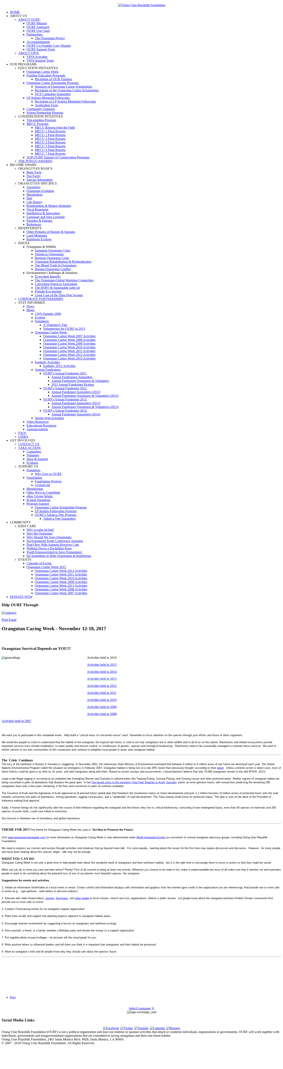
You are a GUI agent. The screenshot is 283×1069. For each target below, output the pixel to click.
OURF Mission (37, 23)
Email (12, 619)
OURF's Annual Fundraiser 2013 (65, 399)
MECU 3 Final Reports (50, 138)
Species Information (40, 179)
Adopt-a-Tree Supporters (59, 518)
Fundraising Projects (48, 481)
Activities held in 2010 (102, 700)
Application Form (46, 105)
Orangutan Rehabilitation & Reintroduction (63, 261)
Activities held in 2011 (101, 693)
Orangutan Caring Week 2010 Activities (69, 347)
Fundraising (35, 477)
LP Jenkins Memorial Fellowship (48, 98)
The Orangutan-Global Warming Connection (64, 280)
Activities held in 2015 (102, 664)
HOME (15, 12)
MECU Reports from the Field (55, 127)
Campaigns (34, 451)
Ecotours (32, 462)
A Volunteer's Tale (55, 325)
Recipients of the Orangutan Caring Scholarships (67, 90)
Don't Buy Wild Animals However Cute (53, 544)
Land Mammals (37, 235)
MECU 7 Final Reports (50, 153)
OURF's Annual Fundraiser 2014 (65, 410)
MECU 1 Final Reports (50, 131)
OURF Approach (38, 27)
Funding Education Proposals (46, 75)
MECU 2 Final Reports (50, 135)
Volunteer (33, 455)
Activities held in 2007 (16, 721)
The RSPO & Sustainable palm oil (57, 287)
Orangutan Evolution (40, 191)
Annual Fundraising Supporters (71, 377)
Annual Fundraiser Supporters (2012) (75, 392)
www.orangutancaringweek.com (26, 837)
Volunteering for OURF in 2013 (64, 328)
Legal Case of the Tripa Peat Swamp (59, 295)
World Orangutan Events (151, 837)
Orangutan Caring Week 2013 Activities (69, 358)
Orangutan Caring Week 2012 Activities (69, 354)
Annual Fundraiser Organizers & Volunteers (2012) (85, 395)
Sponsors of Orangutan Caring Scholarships (63, 86)
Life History (34, 202)
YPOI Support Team (40, 60)
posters (50, 898)
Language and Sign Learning (46, 217)
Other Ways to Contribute (43, 492)
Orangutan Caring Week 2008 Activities (69, 340)
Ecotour (40, 317)
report (220, 767)
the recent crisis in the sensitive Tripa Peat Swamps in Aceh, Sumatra (134, 782)
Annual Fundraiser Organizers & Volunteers (80, 381)
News (30, 306)
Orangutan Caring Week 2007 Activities (69, 336)
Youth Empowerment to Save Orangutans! (54, 552)
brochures (62, 898)
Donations (34, 470)
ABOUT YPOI (28, 53)
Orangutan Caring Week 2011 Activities (69, 351)
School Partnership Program (45, 112)
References (34, 224)
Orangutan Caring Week (42, 71)
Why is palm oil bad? (40, 530)
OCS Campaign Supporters (53, 94)
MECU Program (38, 124)
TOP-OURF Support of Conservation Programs (58, 157)
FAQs (22, 433)
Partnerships (35, 34)
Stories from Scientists (49, 418)
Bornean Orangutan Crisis (52, 258)
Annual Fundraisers (48, 369)
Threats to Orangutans (49, 254)
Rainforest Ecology (39, 239)
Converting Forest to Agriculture (56, 284)
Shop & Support (37, 459)
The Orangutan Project (50, 38)
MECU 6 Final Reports (50, 150)
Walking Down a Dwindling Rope (49, 548)
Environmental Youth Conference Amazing (55, 541)
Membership (35, 489)
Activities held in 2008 (102, 714)
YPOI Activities (37, 57)
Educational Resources (41, 425)
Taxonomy (34, 187)
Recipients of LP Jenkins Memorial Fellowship (65, 101)
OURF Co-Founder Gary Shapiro (49, 45)
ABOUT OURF (29, 19)
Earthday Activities (47, 362)
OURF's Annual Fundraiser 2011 (65, 373)
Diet (29, 198)
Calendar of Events (39, 563)
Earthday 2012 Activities (59, 366)
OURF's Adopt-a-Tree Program (56, 515)
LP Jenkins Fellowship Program (55, 511)
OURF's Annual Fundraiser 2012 (65, 388)
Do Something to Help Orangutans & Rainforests (59, 556)
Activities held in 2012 (102, 685)
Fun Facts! (33, 176)
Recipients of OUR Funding (53, 79)
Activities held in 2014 (102, 671)
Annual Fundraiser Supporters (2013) (75, 403)
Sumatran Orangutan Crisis (52, 250)
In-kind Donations (38, 500)
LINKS (23, 436)
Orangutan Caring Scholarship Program (53, 83)
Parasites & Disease (39, 220)
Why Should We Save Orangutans (49, 537)
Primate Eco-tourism (48, 291)
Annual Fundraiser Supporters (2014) (75, 414)
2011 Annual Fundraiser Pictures (72, 384)
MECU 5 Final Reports (50, 146)
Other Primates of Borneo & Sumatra (51, 232)
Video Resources (38, 422)
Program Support (38, 503)
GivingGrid (42, 485)
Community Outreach (41, 109)
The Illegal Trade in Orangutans (55, 265)
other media (82, 898)
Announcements (37, 429)
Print (5, 619)
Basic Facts (34, 172)
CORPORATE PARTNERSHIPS (40, 299)
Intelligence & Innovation (43, 213)
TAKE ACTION (29, 448)
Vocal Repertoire (37, 209)
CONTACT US (28, 444)
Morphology (35, 194)
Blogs (31, 310)
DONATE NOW (21, 597)
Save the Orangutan (39, 533)
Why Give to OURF (48, 474)
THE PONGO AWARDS (35, 161)
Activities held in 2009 (102, 707)
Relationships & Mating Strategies (49, 206)
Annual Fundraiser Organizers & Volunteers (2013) (85, 407)
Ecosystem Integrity (48, 276)
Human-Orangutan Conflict (53, 269)
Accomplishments (38, 42)
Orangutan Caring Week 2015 (47, 567)
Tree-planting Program (41, 120)
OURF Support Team (41, 49)
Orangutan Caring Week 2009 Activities (69, 343)
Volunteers (42, 321)
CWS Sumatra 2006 (48, 314)
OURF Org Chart (38, 30)
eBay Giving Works (40, 496)
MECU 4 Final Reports (50, 142)
